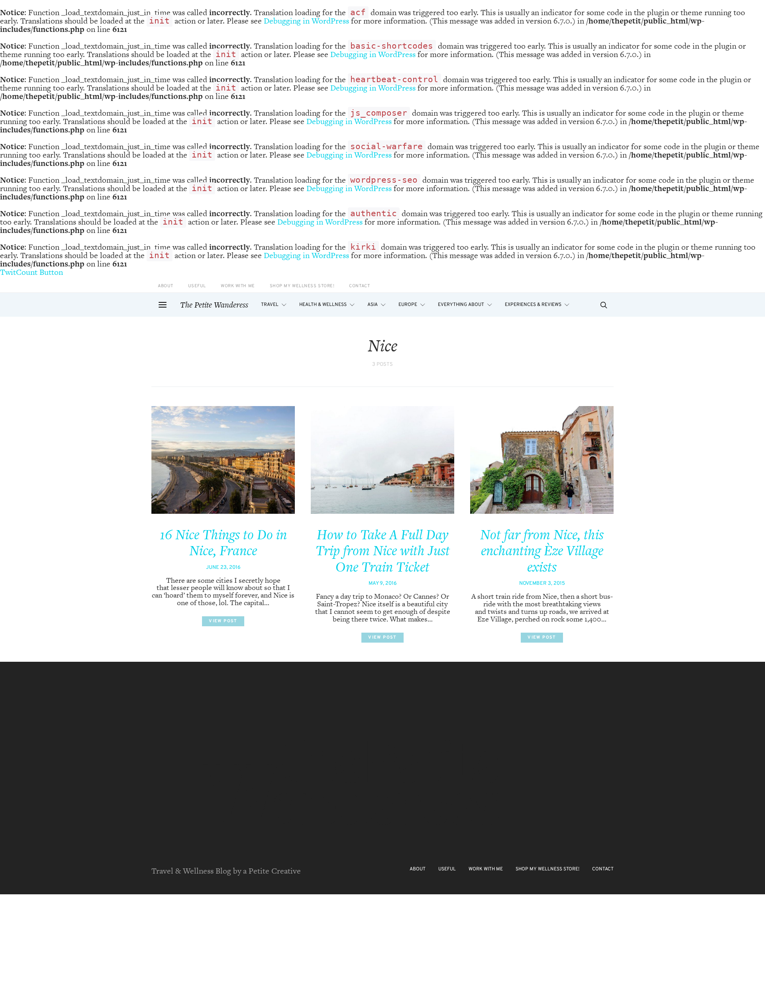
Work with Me (238, 286)
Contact (359, 286)
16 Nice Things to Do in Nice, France (223, 542)
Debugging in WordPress (306, 20)
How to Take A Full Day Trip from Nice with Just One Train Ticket (383, 550)
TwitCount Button (31, 272)
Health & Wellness (323, 305)
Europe (407, 305)
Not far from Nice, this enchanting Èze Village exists (542, 550)
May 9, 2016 (383, 583)
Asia (372, 305)
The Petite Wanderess (214, 304)
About (165, 286)
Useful (197, 286)
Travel (270, 305)
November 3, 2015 (542, 583)
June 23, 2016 (223, 567)
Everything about (461, 305)
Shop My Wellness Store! (302, 286)
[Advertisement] (239, 950)
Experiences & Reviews (533, 305)
